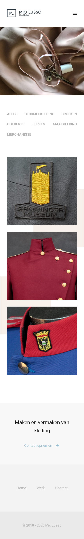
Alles (12, 114)
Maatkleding (65, 124)
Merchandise (19, 134)
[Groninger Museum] (42, 191)
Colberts (15, 124)
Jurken (38, 124)
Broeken (69, 114)
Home (21, 488)
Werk (41, 488)
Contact (61, 488)
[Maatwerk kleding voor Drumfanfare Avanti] (42, 341)
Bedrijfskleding (39, 114)
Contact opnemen (38, 445)
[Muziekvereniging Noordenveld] (42, 266)
